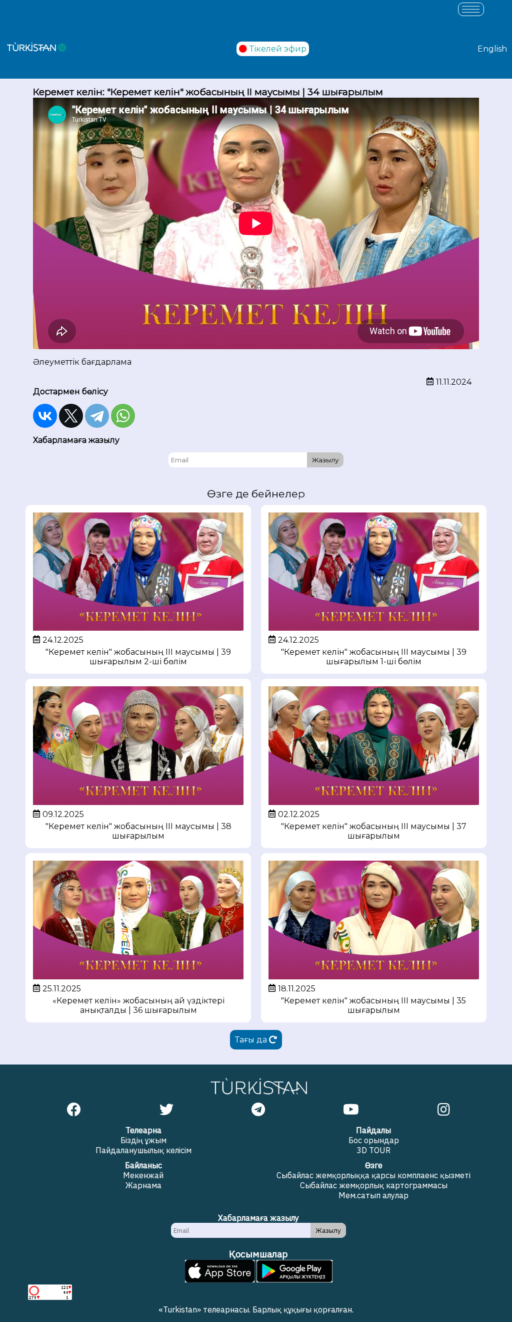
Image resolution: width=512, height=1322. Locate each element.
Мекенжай (143, 1175)
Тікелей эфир (278, 49)
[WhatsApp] (123, 416)
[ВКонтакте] (45, 416)
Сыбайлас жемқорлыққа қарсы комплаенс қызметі (373, 1175)
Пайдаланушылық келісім (144, 1150)
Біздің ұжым (143, 1140)
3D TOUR (373, 1150)
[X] (71, 416)
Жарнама (144, 1185)
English (492, 49)
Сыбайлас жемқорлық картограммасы (374, 1185)
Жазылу (325, 460)
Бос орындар (373, 1140)
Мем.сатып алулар (373, 1195)
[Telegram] (97, 416)
